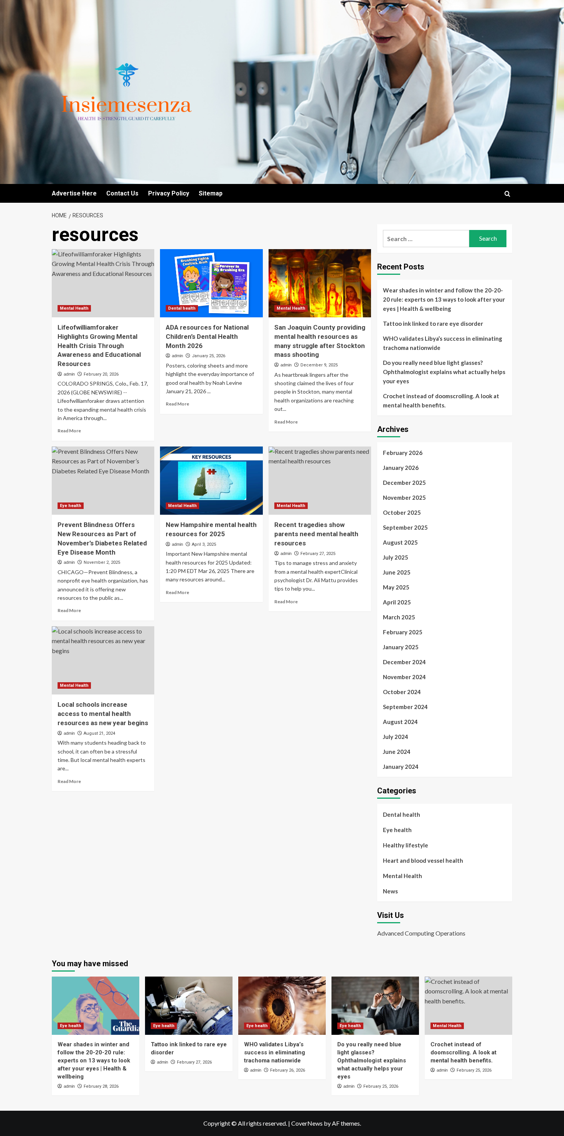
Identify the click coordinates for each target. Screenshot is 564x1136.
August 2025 (400, 542)
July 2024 (395, 736)
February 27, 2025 (317, 553)
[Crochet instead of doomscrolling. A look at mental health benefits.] (468, 1006)
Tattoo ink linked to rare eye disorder (433, 323)
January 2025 (401, 647)
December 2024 (404, 661)
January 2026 (401, 467)
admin (69, 374)
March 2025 (399, 617)
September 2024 (405, 706)
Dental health (182, 308)
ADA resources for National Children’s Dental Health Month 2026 (207, 336)
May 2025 (396, 587)
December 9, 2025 (319, 365)
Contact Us (122, 193)
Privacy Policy (168, 193)
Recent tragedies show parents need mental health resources (316, 534)
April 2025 (397, 602)
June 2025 (397, 572)
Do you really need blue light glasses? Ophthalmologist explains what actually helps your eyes (444, 371)
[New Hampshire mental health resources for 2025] (211, 481)
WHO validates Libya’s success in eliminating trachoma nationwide (442, 343)
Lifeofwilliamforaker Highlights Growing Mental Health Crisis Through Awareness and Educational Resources (99, 345)
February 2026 (402, 452)
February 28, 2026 (101, 1086)
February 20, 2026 (101, 374)
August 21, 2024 (99, 733)
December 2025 (404, 482)
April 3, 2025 (204, 544)
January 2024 (401, 766)
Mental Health (74, 308)
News (390, 891)
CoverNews (307, 1123)
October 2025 (402, 512)
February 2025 (402, 632)
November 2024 (404, 676)
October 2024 (402, 691)
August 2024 (400, 721)
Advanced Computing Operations (421, 933)
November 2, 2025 (102, 562)
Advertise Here (74, 193)
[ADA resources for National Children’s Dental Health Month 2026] (211, 283)
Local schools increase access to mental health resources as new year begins (103, 714)
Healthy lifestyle (405, 845)
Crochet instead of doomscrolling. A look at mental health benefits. (441, 400)
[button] (507, 193)
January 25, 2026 (208, 355)
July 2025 (395, 557)
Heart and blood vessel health (423, 860)
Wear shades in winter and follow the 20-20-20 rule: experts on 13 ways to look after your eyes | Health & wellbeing (444, 299)
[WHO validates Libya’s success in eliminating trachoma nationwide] (282, 1006)
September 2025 (405, 527)
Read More (69, 430)
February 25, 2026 (380, 1086)
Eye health (70, 505)
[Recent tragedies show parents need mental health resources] (320, 481)
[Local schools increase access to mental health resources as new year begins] (103, 660)
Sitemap (211, 193)
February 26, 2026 (287, 1070)
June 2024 (397, 751)
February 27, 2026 (194, 1062)
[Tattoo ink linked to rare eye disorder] (189, 1006)
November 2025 (404, 497)
